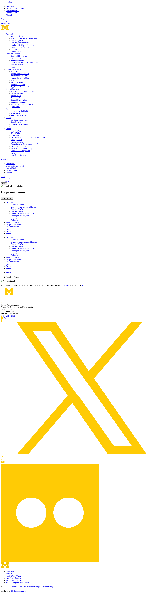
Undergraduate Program (20, 47)
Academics (10, 34)
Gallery (14, 126)
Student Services (12, 89)
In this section (7, 198)
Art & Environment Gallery (21, 148)
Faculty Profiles (17, 65)
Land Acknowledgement (20, 151)
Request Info (6, 24)
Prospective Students (14, 69)
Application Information (20, 74)
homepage (65, 285)
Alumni (9, 15)
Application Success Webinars (22, 87)
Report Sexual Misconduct (16, 580)
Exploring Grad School (15, 8)
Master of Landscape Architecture (24, 38)
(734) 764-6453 (9, 316)
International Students (19, 76)
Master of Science (18, 36)
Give (3, 19)
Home (8, 272)
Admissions (10, 6)
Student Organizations (19, 100)
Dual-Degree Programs (20, 43)
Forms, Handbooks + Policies (22, 104)
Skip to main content (9, 2)
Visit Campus (16, 80)
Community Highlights (19, 111)
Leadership (15, 135)
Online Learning (17, 52)
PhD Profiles (16, 58)
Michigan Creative (18, 591)
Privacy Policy (47, 587)
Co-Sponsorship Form (19, 120)
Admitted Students (18, 85)
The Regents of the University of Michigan (23, 587)
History (14, 153)
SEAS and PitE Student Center (23, 91)
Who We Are (16, 131)
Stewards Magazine (18, 115)
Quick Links (15, 107)
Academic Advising (18, 98)
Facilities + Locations (19, 146)
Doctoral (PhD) (17, 41)
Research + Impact (13, 54)
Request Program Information (17, 583)
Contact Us (10, 572)
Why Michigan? (17, 71)
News (8, 109)
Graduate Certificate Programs (22, 45)
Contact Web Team (13, 576)
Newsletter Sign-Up (18, 155)
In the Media (16, 113)
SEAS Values (16, 133)
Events (8, 118)
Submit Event (16, 122)
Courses (14, 49)
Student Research (17, 60)
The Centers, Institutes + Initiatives (24, 63)
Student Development (19, 102)
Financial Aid (16, 96)
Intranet (4, 21)
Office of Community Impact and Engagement (29, 137)
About (8, 129)
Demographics (16, 140)
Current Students (12, 11)
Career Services (17, 93)
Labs (13, 67)
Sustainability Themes (19, 56)
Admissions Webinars (19, 124)
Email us (7, 318)
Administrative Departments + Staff (24, 144)
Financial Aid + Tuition (20, 78)
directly (84, 285)
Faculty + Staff (11, 13)
